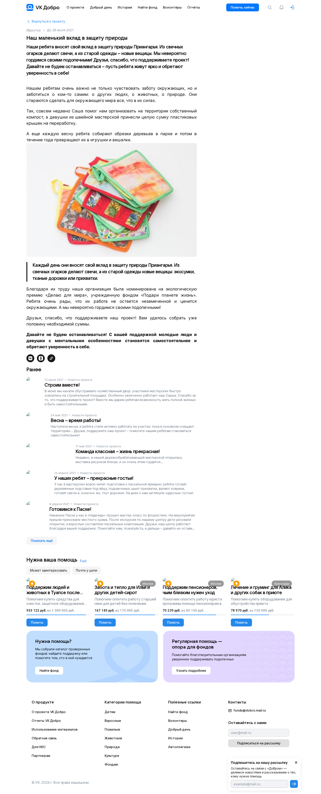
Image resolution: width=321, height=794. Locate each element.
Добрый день (179, 729)
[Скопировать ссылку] (51, 358)
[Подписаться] (294, 784)
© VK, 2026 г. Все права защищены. (60, 783)
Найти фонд (178, 712)
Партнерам (41, 755)
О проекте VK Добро (49, 712)
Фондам (111, 764)
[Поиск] (270, 7)
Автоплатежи (179, 747)
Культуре (112, 755)
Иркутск (33, 30)
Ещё (83, 561)
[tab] (48, 570)
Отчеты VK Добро (46, 720)
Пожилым (112, 729)
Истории (175, 738)
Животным (113, 738)
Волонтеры (177, 720)
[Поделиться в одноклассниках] (41, 358)
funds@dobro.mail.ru (249, 710)
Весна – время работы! (76, 420)
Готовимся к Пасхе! (70, 509)
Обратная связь (44, 738)
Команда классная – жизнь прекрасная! (118, 451)
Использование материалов (54, 729)
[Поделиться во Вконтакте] (30, 358)
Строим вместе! (62, 385)
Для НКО (38, 747)
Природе (112, 747)
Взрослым (113, 720)
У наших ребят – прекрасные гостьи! (93, 478)
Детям (110, 712)
